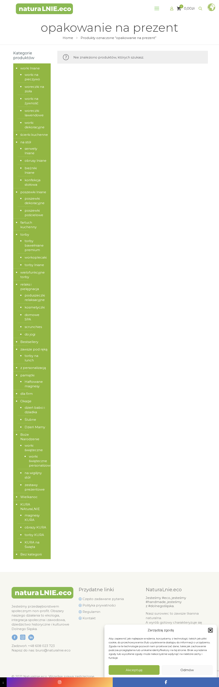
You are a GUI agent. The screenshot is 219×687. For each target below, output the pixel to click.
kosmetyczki (35, 307)
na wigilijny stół (33, 475)
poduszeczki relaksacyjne (35, 297)
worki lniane (30, 68)
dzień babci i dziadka (35, 410)
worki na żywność (31, 101)
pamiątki (27, 375)
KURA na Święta (32, 544)
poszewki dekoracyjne (34, 200)
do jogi (30, 334)
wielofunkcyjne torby (32, 274)
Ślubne (30, 420)
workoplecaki (35, 257)
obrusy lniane (35, 161)
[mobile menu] (156, 8)
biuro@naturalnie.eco (53, 650)
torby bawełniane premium (34, 245)
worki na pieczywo (32, 77)
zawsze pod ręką (33, 349)
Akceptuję (134, 670)
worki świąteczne (34, 447)
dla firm (26, 394)
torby (24, 234)
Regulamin (91, 612)
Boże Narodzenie (29, 437)
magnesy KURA (32, 517)
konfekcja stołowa (32, 182)
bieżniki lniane (31, 170)
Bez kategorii (31, 554)
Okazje (25, 401)
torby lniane (34, 265)
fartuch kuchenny (28, 224)
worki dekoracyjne (34, 125)
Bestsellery (29, 342)
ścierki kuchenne (34, 135)
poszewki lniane (33, 192)
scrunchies (33, 327)
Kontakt (89, 618)
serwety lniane (31, 151)
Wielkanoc (29, 497)
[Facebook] (166, 682)
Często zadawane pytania (103, 599)
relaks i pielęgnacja (29, 286)
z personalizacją (33, 368)
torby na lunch (31, 358)
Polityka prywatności (99, 605)
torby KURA (34, 535)
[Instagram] (60, 682)
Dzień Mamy (35, 427)
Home (68, 38)
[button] (210, 630)
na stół (25, 142)
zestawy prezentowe (35, 487)
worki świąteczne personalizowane (36, 460)
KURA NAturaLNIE (30, 506)
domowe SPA (32, 317)
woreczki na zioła (34, 89)
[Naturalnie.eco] (44, 8)
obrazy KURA (35, 527)
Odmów (187, 670)
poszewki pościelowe (34, 212)
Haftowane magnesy (34, 384)
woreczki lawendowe (34, 113)
